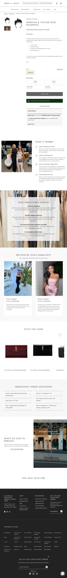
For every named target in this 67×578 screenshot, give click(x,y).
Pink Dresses (47, 546)
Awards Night (27, 541)
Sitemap (56, 546)
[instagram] (33, 573)
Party (25, 546)
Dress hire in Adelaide (17, 538)
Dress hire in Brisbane (7, 550)
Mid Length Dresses (37, 538)
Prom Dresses (27, 532)
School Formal (28, 537)
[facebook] (30, 573)
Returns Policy (39, 501)
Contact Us (23, 505)
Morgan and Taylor (32, 19)
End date (47, 86)
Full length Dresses (37, 533)
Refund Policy (39, 503)
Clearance (6, 546)
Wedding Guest (18, 546)
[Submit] (46, 567)
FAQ (21, 503)
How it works (24, 499)
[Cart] (61, 3)
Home (6, 13)
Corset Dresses (48, 537)
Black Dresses (38, 546)
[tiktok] (37, 573)
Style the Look (33, 329)
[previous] (7, 334)
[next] (59, 334)
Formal (16, 541)
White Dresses (38, 549)
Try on (6, 541)
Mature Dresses (48, 532)
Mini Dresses (37, 541)
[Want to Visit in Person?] (50, 443)
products (11, 13)
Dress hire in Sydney (17, 533)
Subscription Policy (41, 508)
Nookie (56, 541)
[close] (48, 556)
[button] (62, 573)
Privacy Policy (39, 505)
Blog (5, 537)
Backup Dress (24, 501)
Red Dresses (47, 549)
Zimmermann (57, 532)
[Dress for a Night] (11, 3)
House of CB (57, 537)
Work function (28, 549)
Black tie (16, 549)
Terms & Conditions (41, 499)
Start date (29, 86)
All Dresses (7, 532)
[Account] (57, 3)
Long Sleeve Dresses (47, 542)
